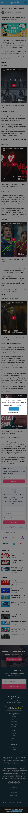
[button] (14, 412)
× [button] (25, 399)
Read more (19, 405)
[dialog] (14, 406)
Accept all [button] (14, 408)
